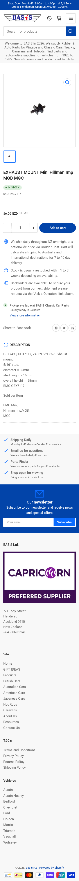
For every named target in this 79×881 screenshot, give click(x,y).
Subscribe (64, 522)
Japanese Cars (14, 699)
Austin (8, 790)
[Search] (70, 31)
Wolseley (10, 842)
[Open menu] (71, 18)
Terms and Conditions (19, 750)
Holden (8, 819)
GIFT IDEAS (11, 669)
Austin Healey (13, 796)
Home (7, 663)
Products (9, 675)
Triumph (9, 831)
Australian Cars (14, 687)
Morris (8, 825)
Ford (6, 813)
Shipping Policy (14, 767)
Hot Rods (10, 704)
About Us (10, 716)
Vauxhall (9, 836)
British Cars (11, 681)
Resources (11, 722)
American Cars (14, 693)
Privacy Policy (13, 756)
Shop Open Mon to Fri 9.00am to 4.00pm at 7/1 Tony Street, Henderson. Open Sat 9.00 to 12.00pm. (40, 5)
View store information (25, 315)
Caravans (10, 710)
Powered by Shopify (51, 867)
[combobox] (39, 31)
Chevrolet (10, 807)
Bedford (9, 801)
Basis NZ (31, 867)
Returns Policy (13, 762)
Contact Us (11, 728)
